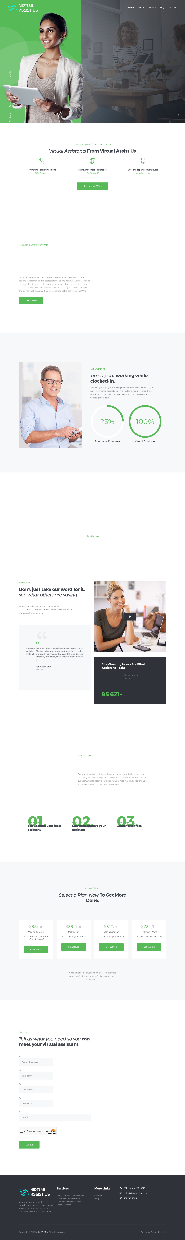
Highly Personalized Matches (92, 170)
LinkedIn (10, 74)
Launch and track (129, 825)
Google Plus (10, 101)
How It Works (34, 822)
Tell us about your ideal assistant (44, 827)
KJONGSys (43, 1232)
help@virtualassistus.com (136, 1193)
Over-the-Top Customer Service (143, 170)
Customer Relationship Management (111, 525)
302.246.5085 (130, 1198)
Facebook (10, 117)
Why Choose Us (42, 173)
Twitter (10, 87)
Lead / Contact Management (70, 1196)
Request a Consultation (110, 85)
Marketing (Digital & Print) (69, 1202)
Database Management (74, 523)
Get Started (35, 950)
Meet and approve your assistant (89, 827)
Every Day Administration (68, 1199)
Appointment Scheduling (36, 523)
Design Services (64, 1205)
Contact (98, 1196)
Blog (96, 1199)
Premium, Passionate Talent (42, 170)
